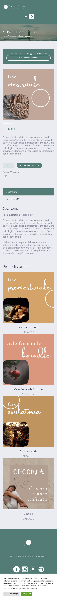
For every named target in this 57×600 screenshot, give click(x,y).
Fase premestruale (28, 327)
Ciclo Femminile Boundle (28, 389)
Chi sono (22, 556)
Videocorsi (13, 36)
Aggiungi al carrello (29, 165)
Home (5, 36)
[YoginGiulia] (28, 543)
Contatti (42, 556)
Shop (32, 556)
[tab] (28, 192)
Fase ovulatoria (28, 451)
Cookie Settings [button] (11, 594)
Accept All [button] (27, 594)
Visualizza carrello (28, 58)
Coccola (28, 514)
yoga (8, 176)
